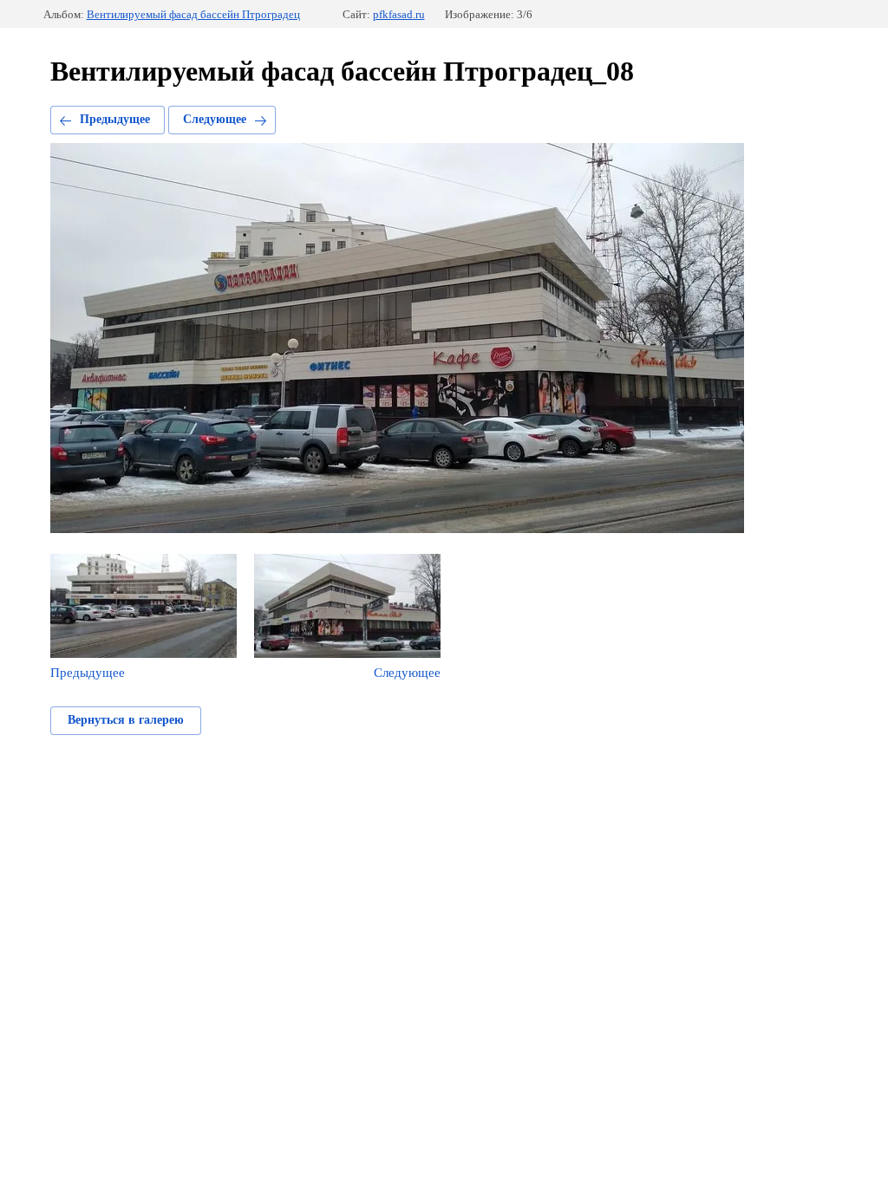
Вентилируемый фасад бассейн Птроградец (193, 14)
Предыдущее (115, 119)
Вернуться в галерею (126, 719)
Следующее (214, 119)
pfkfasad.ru (399, 14)
